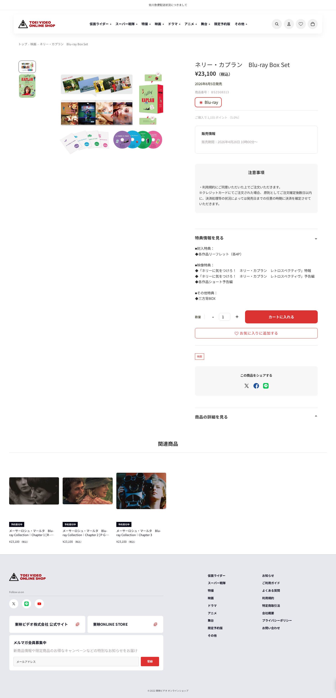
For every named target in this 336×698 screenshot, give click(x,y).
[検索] (277, 24)
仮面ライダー (216, 575)
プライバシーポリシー (277, 620)
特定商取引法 (271, 605)
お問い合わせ (271, 628)
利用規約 (268, 598)
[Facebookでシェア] (256, 385)
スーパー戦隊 (217, 583)
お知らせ (268, 575)
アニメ (212, 613)
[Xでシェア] (246, 385)
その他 (212, 635)
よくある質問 (271, 590)
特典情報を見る (209, 238)
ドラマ (212, 605)
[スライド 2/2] (27, 86)
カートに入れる (281, 316)
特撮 (211, 590)
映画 (33, 44)
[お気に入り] (301, 24)
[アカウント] (289, 24)
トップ (22, 44)
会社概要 (268, 613)
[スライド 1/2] (27, 67)
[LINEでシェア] (265, 385)
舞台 (211, 620)
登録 (150, 661)
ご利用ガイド (271, 583)
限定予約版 (215, 628)
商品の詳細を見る (211, 417)
